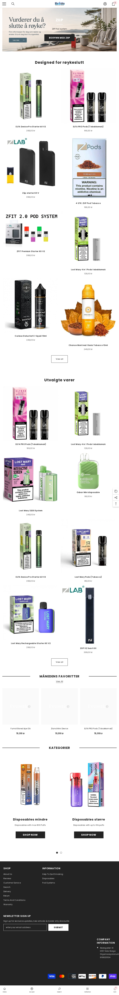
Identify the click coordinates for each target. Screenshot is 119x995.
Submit (58, 927)
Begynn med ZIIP (59, 37)
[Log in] (105, 4)
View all (59, 359)
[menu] (4, 4)
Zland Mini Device (59, 728)
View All (59, 681)
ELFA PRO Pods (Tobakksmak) (98, 728)
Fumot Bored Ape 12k (21, 728)
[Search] (13, 4)
